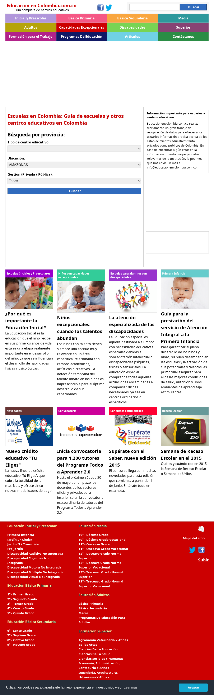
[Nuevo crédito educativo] (29, 445)
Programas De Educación (81, 36)
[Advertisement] (107, 72)
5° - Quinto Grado (20, 613)
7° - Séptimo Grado (21, 635)
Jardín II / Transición (23, 544)
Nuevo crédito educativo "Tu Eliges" (21, 458)
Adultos (30, 27)
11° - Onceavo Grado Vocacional (103, 549)
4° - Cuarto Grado (20, 608)
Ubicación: (16, 158)
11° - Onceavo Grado (94, 544)
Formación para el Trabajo (30, 36)
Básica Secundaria (132, 18)
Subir (203, 559)
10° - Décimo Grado (93, 535)
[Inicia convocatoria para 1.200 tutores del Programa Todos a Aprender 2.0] (81, 445)
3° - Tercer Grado (20, 603)
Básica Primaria (81, 18)
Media (183, 18)
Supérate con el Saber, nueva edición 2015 (132, 458)
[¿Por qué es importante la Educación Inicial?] (29, 307)
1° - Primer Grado (20, 594)
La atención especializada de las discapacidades (131, 324)
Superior (183, 27)
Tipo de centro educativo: (29, 142)
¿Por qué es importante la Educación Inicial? (25, 320)
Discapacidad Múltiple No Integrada (35, 572)
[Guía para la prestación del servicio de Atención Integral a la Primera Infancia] (185, 307)
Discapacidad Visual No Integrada (33, 577)
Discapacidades (132, 27)
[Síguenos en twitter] (192, 550)
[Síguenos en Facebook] (100, 7)
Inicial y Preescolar (30, 18)
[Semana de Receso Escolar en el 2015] (185, 445)
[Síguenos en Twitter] (109, 7)
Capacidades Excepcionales (81, 27)
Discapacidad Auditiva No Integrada (35, 553)
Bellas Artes (88, 644)
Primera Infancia (20, 535)
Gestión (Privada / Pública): (30, 174)
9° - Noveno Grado (21, 644)
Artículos (132, 36)
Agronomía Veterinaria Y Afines (103, 640)
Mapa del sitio (194, 538)
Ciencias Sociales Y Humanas (101, 658)
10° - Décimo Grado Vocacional (102, 539)
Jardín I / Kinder (19, 539)
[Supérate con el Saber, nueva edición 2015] (133, 445)
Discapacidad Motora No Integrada (34, 567)
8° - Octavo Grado (20, 640)
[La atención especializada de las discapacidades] (133, 311)
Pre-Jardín (15, 549)
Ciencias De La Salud (94, 654)
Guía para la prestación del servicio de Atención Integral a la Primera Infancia (184, 327)
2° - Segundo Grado (22, 599)
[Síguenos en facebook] (201, 550)
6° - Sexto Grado (19, 630)
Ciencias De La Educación (98, 649)
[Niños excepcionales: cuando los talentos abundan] (81, 311)
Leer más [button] (131, 687)
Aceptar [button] (193, 687)
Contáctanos (183, 36)
